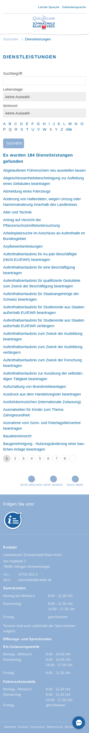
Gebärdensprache (74, 7)
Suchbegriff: (13, 73)
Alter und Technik (17, 212)
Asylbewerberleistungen (23, 246)
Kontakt (23, 726)
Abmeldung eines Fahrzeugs (27, 191)
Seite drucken (31, 484)
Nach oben (75, 484)
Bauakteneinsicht (17, 436)
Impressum (37, 726)
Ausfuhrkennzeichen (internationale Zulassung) (42, 402)
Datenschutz (55, 726)
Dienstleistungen (38, 39)
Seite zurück (53, 484)
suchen (14, 143)
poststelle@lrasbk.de (35, 580)
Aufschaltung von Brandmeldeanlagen (34, 387)
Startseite (10, 39)
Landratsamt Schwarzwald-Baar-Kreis (32, 555)
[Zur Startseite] (44, 23)
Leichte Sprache (48, 7)
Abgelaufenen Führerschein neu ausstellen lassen (44, 170)
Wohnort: (10, 106)
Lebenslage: (13, 89)
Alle (69, 129)
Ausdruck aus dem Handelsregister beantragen (42, 394)
